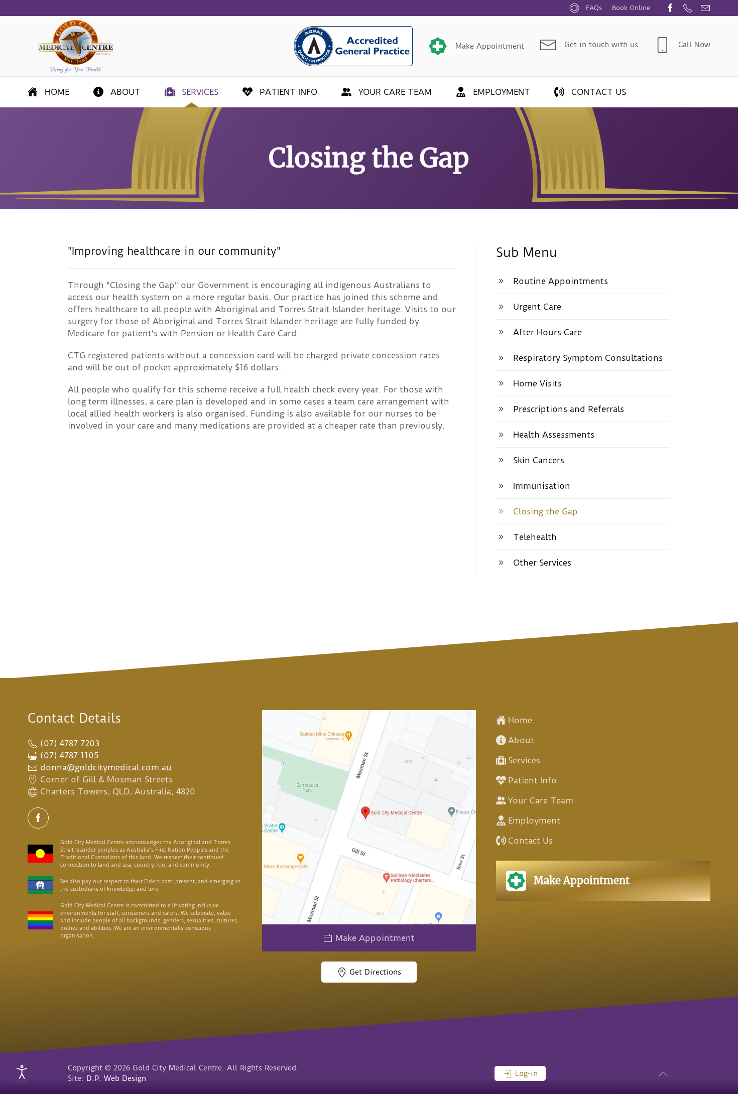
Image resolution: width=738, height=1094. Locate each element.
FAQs (594, 8)
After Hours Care (547, 332)
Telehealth (535, 537)
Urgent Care (537, 307)
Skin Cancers (538, 460)
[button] (663, 1074)
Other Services (542, 563)
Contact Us (598, 92)
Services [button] (200, 92)
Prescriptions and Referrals (568, 409)
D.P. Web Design (116, 1078)
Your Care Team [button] (395, 92)
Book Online (631, 8)
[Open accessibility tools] (22, 1072)
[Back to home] (76, 46)
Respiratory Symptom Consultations (588, 358)
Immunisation (541, 486)
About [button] (125, 92)
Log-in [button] (525, 1073)
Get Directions (374, 972)
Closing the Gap (545, 511)
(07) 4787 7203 (68, 743)
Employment (501, 92)
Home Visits (537, 383)
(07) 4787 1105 (68, 755)
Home (57, 92)
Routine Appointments (560, 281)
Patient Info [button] (288, 92)
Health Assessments (553, 435)
